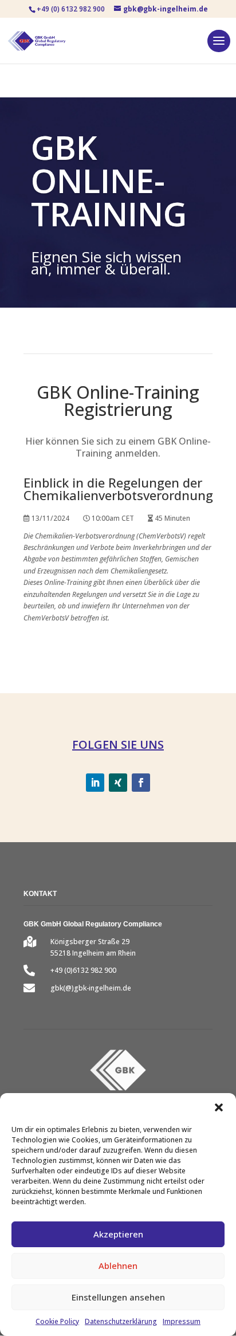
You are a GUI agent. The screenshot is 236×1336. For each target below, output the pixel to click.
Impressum (181, 1321)
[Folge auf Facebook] (141, 782)
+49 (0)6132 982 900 (83, 970)
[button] (219, 1107)
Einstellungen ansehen (118, 1297)
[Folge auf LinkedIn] (95, 782)
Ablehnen (118, 1265)
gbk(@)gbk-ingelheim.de (90, 988)
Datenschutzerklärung (121, 1321)
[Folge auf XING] (118, 782)
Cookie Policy (57, 1321)
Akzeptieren (118, 1234)
